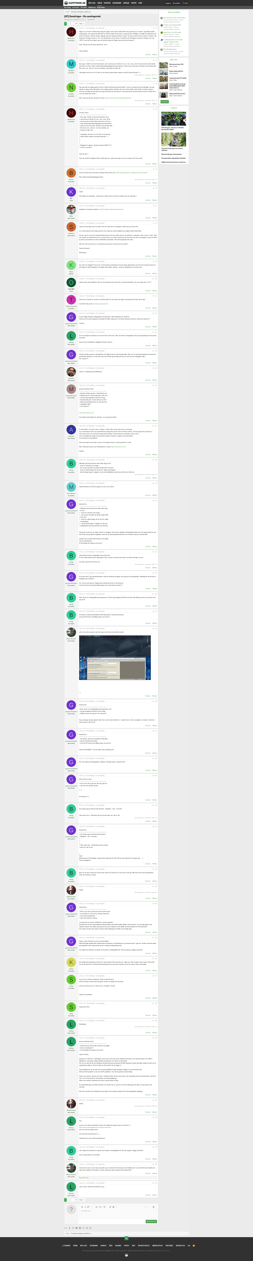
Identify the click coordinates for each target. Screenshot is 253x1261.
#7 (156, 206)
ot (85, 19)
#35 (156, 937)
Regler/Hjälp (101, 7)
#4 (156, 109)
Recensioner (117, 3)
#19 (156, 483)
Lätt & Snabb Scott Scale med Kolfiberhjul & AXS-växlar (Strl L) (177, 86)
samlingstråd (91, 19)
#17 (156, 426)
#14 (156, 351)
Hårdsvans (69, 19)
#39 (156, 1020)
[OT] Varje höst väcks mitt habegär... (174, 17)
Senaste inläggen (174, 12)
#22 (156, 573)
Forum (99, 3)
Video (110, 1245)
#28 (156, 758)
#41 (156, 1100)
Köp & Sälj (91, 3)
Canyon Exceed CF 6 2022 (177, 78)
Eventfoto (107, 3)
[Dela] (153, 28)
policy (168, 1250)
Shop (140, 3)
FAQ (189, 1245)
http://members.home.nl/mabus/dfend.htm (118, 98)
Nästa (81, 23)
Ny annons (165, 101)
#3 (156, 83)
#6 (156, 188)
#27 (156, 731)
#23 (156, 594)
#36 (156, 958)
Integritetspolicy (144, 1245)
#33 (156, 886)
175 (76, 23)
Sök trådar (84, 7)
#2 (156, 60)
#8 (156, 223)
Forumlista (75, 7)
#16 (156, 385)
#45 (156, 1183)
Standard (67, 1245)
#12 (156, 313)
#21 (156, 552)
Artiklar (126, 3)
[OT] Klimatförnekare (170, 49)
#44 (156, 1164)
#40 (156, 1038)
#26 (156, 701)
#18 (156, 460)
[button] (82, 1207)
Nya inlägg (67, 7)
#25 (156, 628)
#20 (156, 500)
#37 (156, 976)
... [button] (72, 23)
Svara (148, 54)
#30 (156, 805)
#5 (156, 169)
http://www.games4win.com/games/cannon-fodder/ (132, 172)
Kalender (118, 1245)
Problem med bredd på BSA (172, 25)
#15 (156, 368)
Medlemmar (92, 7)
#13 (156, 332)
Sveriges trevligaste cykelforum (171, 22)
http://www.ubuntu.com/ (86, 413)
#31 (156, 826)
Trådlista (154, 54)
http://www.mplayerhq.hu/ (100, 304)
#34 (156, 903)
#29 (156, 775)
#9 (156, 261)
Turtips (133, 3)
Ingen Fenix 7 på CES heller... (172, 32)
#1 (156, 28)
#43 (156, 1147)
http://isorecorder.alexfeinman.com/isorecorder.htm (95, 1127)
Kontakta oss (180, 1245)
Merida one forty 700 (176, 64)
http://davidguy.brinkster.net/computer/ (111, 209)
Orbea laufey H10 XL (176, 71)
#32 (156, 869)
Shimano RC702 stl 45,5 (177, 94)
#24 (156, 611)
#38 (156, 1003)
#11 (156, 296)
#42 (156, 1117)
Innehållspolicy (157, 1245)
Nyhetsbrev (169, 1245)
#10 (156, 278)
